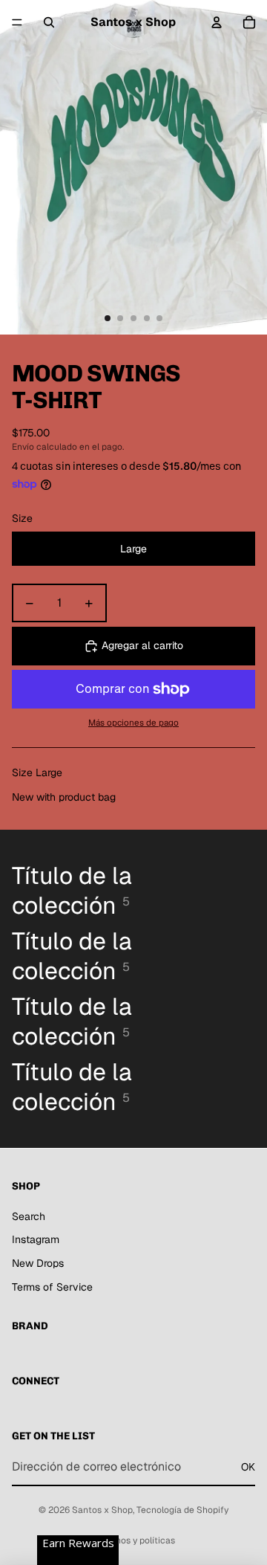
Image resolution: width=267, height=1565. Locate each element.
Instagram (35, 1239)
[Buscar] (49, 22)
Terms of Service (52, 1287)
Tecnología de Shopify (182, 1510)
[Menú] (17, 22)
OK (248, 1467)
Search (28, 1216)
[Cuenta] (216, 22)
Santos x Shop (102, 1510)
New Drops (38, 1263)
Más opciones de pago (133, 722)
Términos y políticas (133, 1540)
